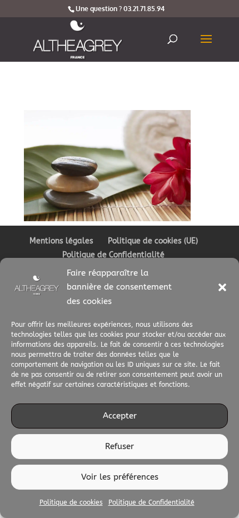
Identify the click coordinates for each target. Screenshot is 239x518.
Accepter (120, 416)
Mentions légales (61, 241)
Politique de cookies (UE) (153, 241)
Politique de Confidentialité (151, 502)
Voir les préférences (119, 477)
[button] (222, 287)
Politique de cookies (71, 502)
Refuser (119, 446)
